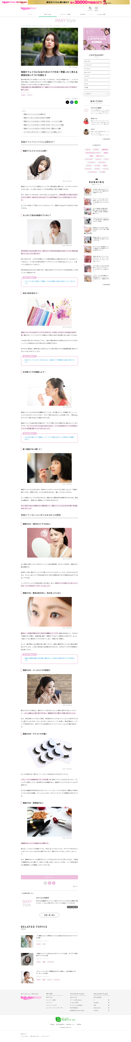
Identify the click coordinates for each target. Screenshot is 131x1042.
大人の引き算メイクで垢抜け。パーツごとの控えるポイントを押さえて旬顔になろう (49, 438)
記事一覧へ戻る (49, 915)
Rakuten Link (97, 1008)
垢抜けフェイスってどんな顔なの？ (35, 114)
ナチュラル (57, 979)
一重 (44, 944)
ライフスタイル (92, 172)
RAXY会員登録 (97, 997)
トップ (30, 14)
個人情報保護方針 (60, 1024)
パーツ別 (97, 165)
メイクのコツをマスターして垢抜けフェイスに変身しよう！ (43, 132)
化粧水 (105, 165)
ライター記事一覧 (72, 907)
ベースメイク (88, 65)
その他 (86, 87)
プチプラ (89, 165)
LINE (95, 1005)
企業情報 (52, 1024)
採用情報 (79, 1024)
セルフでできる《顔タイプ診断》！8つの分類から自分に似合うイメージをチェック (50, 282)
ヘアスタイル (91, 162)
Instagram (96, 1002)
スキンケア (87, 61)
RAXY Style (47, 14)
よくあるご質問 (101, 14)
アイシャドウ (50, 962)
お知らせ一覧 (73, 997)
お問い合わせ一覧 (34, 1036)
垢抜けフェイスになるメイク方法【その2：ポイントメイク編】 (44, 125)
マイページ (49, 1002)
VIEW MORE (106, 139)
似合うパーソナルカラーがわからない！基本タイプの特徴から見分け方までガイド (50, 361)
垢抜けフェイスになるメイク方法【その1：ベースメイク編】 (43, 121)
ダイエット (88, 168)
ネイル (86, 80)
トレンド (29, 95)
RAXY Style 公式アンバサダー (93, 152)
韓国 (44, 962)
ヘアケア (86, 76)
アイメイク (28, 92)
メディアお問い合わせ (76, 1000)
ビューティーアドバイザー (53, 1008)
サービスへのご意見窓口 (76, 1005)
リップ (106, 159)
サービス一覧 (24, 1036)
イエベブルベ (102, 162)
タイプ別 (102, 172)
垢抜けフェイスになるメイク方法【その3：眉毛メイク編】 (42, 128)
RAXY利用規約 (74, 1008)
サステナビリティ (45, 1036)
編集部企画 (104, 149)
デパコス (97, 168)
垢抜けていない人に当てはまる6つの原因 (37, 118)
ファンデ (105, 168)
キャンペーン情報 (65, 14)
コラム (86, 84)
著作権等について (70, 1024)
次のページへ (49, 877)
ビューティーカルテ (51, 1005)
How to (23, 95)
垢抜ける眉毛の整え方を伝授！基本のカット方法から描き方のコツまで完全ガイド (50, 659)
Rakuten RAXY (29, 8)
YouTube (96, 1010)
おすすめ (96, 149)
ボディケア (87, 72)
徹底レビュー (100, 156)
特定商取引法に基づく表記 (77, 1010)
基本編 (105, 152)
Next (75, 886)
